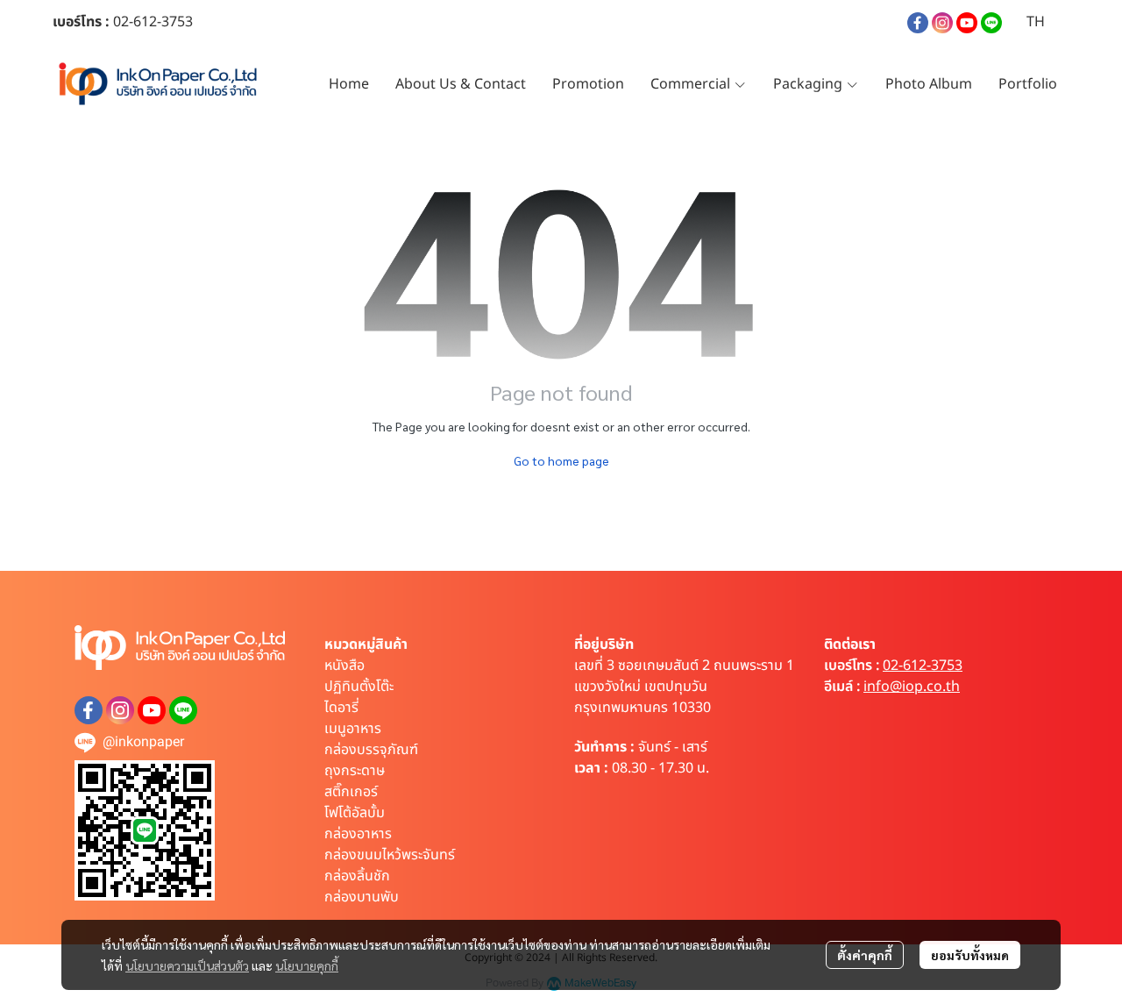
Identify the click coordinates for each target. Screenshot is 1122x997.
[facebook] (917, 22)
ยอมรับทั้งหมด (970, 955)
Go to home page (561, 460)
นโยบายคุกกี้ (306, 965)
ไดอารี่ (341, 707)
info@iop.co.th (911, 686)
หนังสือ (344, 665)
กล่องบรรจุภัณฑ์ (371, 749)
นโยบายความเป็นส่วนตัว (187, 965)
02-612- (137, 21)
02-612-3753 (922, 665)
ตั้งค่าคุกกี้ (864, 955)
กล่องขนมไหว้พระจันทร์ (389, 854)
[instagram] (942, 22)
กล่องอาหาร (358, 833)
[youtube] (966, 22)
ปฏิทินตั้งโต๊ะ (359, 686)
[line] (991, 22)
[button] (1035, 22)
